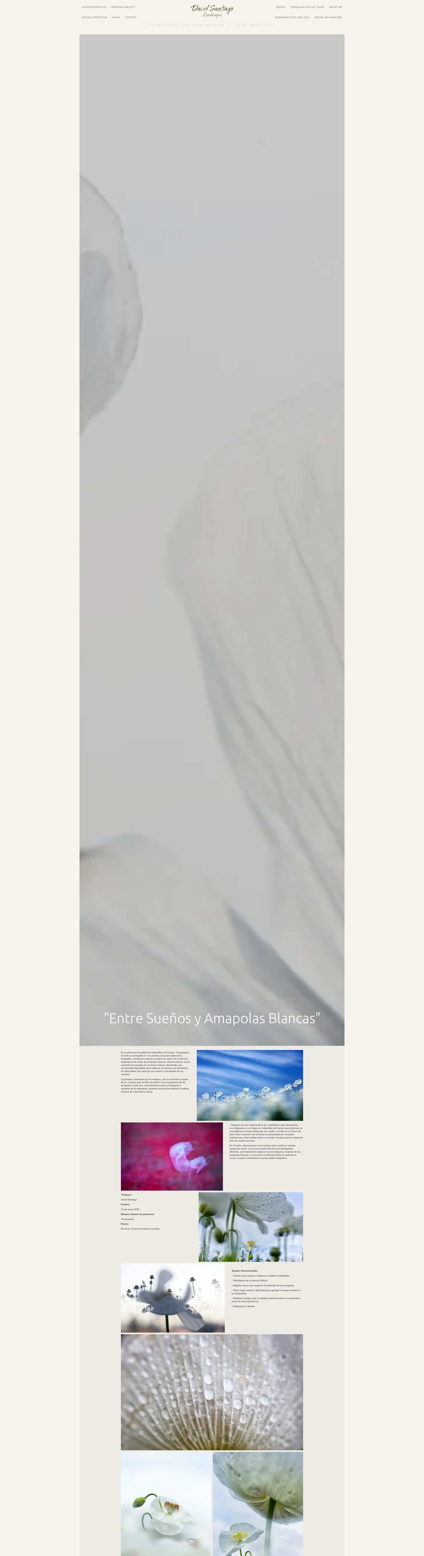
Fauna (116, 17)
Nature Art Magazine (328, 17)
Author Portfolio (94, 7)
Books (281, 7)
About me (335, 7)
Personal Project (123, 7)
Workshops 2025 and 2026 (292, 17)
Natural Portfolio (94, 17)
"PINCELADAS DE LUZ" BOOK (307, 7)
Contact (130, 17)
